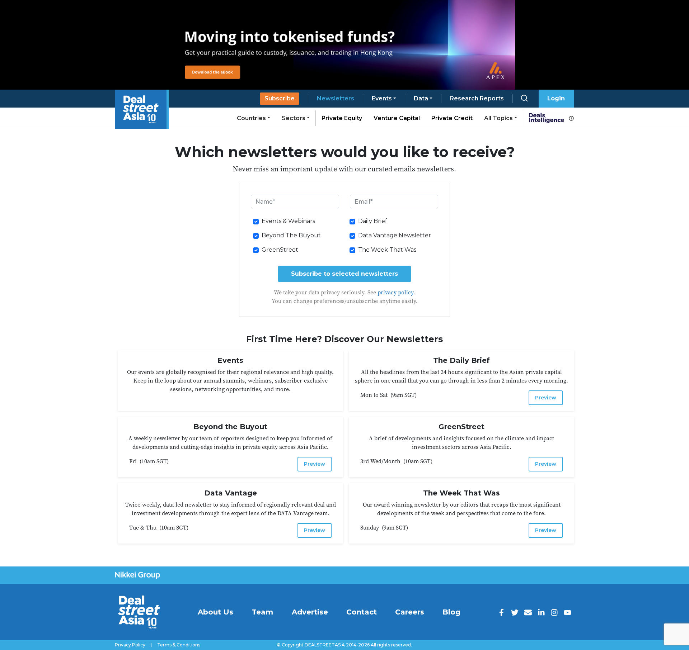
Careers (409, 612)
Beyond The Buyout (291, 235)
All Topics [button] (498, 118)
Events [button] (382, 98)
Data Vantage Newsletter (394, 235)
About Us (215, 612)
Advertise (310, 612)
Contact (361, 612)
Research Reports (477, 98)
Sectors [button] (293, 118)
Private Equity (342, 118)
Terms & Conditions (178, 645)
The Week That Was (387, 249)
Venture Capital (397, 118)
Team (262, 612)
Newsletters (335, 98)
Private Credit (452, 118)
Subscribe (279, 98)
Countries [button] (251, 118)
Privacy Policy (130, 645)
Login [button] (556, 98)
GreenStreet (280, 249)
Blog (451, 612)
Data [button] (421, 98)
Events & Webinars (288, 221)
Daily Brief (372, 221)
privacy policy (395, 292)
